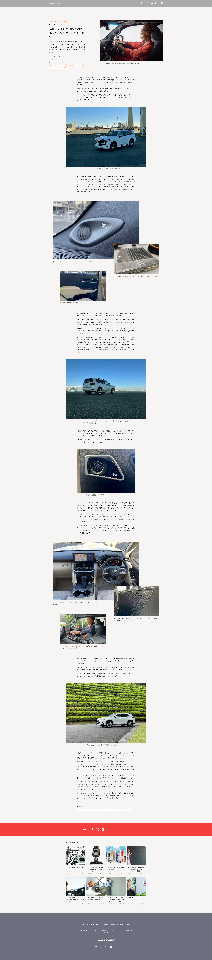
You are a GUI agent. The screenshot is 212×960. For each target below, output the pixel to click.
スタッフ (96, 930)
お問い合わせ (106, 932)
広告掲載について (105, 930)
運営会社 (114, 930)
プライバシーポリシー (124, 930)
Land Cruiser (58, 65)
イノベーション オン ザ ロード (77, 65)
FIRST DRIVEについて (86, 930)
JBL (51, 65)
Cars (92, 924)
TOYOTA (66, 65)
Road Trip (85, 924)
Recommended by (138, 907)
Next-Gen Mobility (102, 924)
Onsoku (121, 924)
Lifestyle (51, 56)
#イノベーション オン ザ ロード (58, 21)
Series (128, 924)
